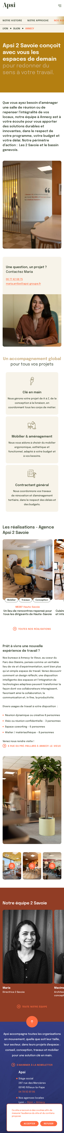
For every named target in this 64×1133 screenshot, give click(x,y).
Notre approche (38, 20)
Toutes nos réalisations (34, 629)
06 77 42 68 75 (14, 279)
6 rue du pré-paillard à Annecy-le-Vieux (34, 746)
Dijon (16, 28)
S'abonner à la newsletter (35, 1065)
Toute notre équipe (34, 1007)
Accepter (29, 1124)
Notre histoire (12, 20)
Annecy (29, 28)
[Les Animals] (9, 5)
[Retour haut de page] (32, 1021)
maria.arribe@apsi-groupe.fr (23, 283)
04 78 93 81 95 (27, 1092)
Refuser (48, 1124)
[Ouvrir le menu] (60, 6)
